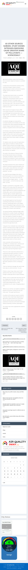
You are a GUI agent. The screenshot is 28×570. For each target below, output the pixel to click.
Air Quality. (10, 522)
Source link (5, 308)
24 (4, 477)
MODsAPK (9, 567)
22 (20, 474)
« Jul (4, 482)
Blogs (4, 430)
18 (7, 474)
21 (17, 474)
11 (7, 471)
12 (11, 471)
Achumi (10, 57)
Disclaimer (14, 567)
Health (4, 433)
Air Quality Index (11, 564)
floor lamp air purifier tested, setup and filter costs (13, 392)
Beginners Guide (6, 426)
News (20, 57)
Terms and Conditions (12, 568)
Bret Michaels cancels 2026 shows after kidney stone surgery (13, 416)
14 (17, 471)
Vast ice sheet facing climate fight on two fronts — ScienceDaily (13, 369)
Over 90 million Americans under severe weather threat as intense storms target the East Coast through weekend (14, 378)
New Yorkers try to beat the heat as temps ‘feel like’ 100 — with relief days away (13, 342)
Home (4, 567)
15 (20, 471)
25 (7, 477)
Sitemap (19, 568)
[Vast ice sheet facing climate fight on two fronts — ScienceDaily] (14, 360)
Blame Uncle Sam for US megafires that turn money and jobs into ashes (13, 398)
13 (14, 471)
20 (14, 474)
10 (4, 471)
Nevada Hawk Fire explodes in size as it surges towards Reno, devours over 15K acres (13, 404)
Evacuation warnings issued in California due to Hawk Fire (14, 410)
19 (11, 474)
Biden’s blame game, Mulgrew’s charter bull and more (13, 350)
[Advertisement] (14, 22)
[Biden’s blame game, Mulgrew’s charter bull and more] (14, 347)
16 (23, 471)
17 (4, 474)
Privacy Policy (21, 567)
